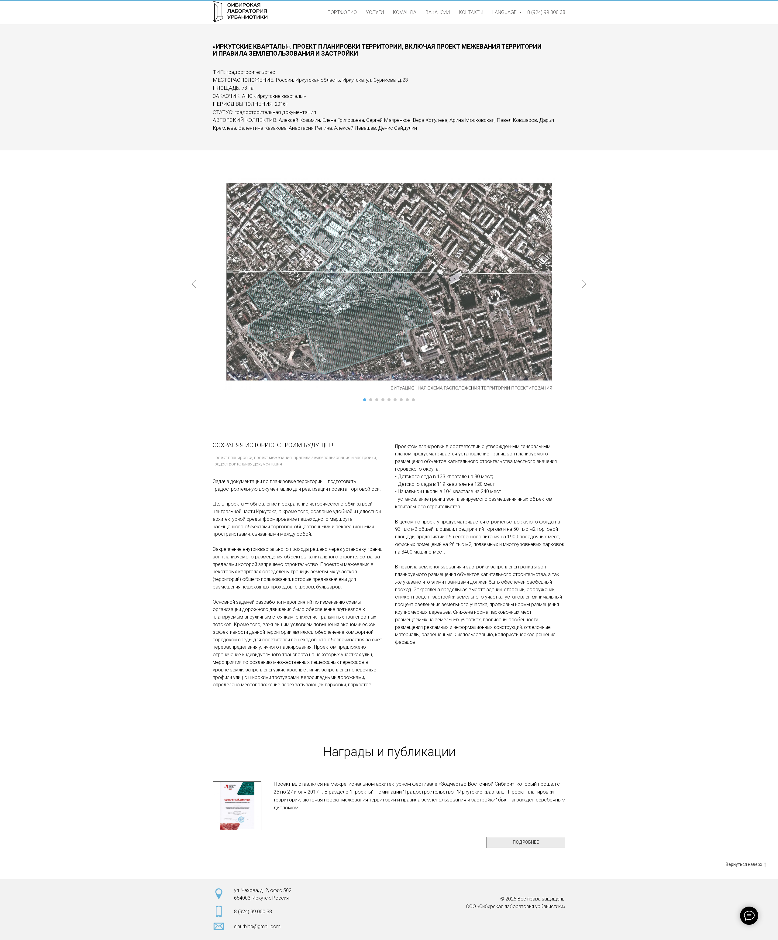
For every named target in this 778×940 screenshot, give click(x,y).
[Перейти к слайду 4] (382, 399)
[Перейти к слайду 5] (389, 399)
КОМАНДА (404, 12)
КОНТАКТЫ (471, 12)
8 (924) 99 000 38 (546, 12)
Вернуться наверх (744, 864)
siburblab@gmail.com (257, 926)
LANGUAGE (505, 12)
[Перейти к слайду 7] (401, 399)
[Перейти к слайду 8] (407, 399)
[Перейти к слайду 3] (376, 399)
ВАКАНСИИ (437, 12)
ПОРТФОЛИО (342, 12)
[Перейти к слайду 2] (370, 399)
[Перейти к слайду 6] (395, 399)
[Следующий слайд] (583, 284)
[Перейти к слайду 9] (413, 399)
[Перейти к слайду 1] (364, 399)
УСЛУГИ (375, 12)
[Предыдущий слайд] (194, 284)
